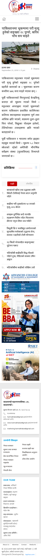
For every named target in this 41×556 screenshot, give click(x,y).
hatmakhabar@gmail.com (16, 417)
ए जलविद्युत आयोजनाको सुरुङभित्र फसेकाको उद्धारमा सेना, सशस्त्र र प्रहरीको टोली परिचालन (21, 232)
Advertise (15, 545)
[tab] (12, 184)
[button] (37, 19)
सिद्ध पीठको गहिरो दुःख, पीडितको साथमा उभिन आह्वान (21, 256)
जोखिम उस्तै (21, 268)
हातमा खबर (6, 67)
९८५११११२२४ (11, 413)
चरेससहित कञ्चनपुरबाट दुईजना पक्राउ (20, 244)
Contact (24, 545)
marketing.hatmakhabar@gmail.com (20, 429)
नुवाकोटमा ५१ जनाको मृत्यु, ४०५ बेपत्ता (21, 205)
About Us (6, 545)
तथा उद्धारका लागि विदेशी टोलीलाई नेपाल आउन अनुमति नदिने (22, 193)
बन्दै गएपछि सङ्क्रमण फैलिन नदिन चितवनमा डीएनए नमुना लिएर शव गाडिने (20, 218)
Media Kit (32, 545)
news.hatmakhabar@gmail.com (19, 423)
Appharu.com (30, 554)
